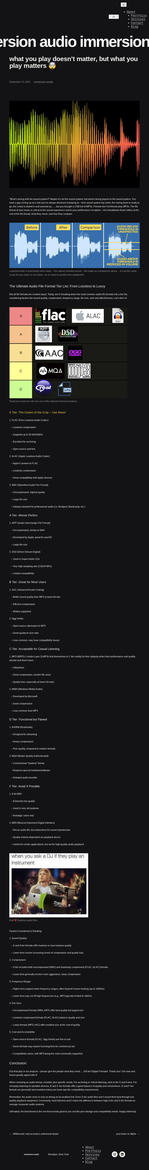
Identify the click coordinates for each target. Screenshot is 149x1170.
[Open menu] (114, 17)
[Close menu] (124, 4)
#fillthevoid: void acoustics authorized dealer (36, 1134)
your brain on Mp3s (126, 1134)
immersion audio (31, 1154)
